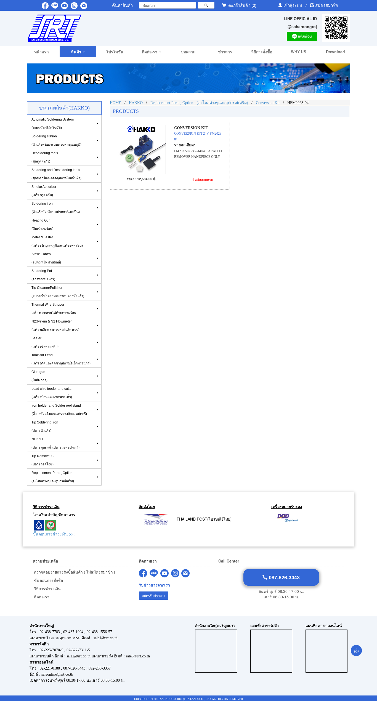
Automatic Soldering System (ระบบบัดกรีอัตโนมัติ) (52, 124)
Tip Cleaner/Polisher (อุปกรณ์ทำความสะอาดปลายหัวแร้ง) (57, 292)
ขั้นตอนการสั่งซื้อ (48, 580)
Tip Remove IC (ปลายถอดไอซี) (42, 460)
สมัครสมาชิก (326, 5)
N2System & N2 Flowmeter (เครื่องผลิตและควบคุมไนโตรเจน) (55, 325)
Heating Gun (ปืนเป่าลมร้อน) (42, 224)
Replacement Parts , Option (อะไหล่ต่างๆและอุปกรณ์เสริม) (52, 477)
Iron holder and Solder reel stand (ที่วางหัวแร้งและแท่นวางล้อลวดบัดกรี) (59, 410)
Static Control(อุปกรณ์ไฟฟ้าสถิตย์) (46, 258)
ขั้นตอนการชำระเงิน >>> (54, 534)
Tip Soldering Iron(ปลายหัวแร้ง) (44, 426)
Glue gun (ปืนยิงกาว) (39, 376)
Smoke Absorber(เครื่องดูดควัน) (43, 191)
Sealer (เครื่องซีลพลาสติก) (45, 342)
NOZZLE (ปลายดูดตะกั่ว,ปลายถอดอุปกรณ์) (55, 443)
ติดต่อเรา (41, 596)
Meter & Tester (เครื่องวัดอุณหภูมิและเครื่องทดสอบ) (57, 241)
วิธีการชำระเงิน (47, 588)
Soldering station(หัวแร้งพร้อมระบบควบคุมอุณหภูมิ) (56, 140)
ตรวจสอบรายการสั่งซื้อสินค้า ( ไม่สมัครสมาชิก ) (74, 572)
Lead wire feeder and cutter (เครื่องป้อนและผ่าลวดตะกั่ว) (52, 393)
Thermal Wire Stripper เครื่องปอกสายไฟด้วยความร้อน (53, 309)
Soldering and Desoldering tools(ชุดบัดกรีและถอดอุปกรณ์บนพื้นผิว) (56, 174)
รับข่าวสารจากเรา (154, 585)
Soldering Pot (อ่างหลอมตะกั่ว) (43, 275)
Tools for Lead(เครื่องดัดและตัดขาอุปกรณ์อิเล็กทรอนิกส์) (61, 359)
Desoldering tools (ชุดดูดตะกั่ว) (44, 157)
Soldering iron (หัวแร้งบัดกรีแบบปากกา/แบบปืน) (55, 208)
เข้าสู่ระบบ (293, 5)
